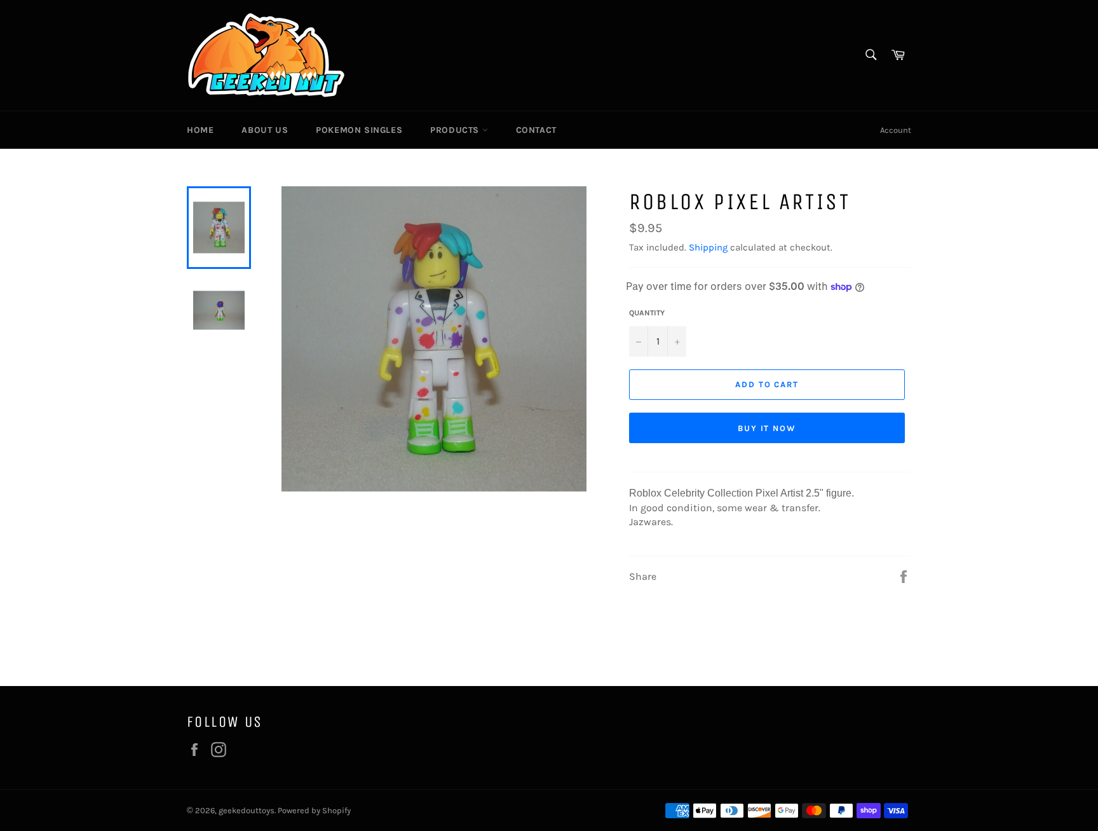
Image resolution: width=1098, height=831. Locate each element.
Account (895, 130)
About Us (264, 130)
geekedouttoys (246, 810)
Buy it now (767, 428)
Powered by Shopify (314, 810)
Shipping (708, 247)
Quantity (647, 312)
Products (456, 130)
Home (200, 130)
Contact (536, 130)
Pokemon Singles (359, 130)
